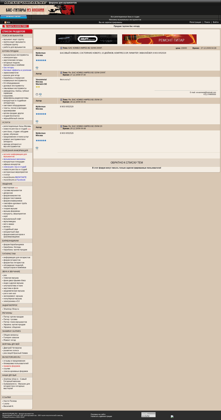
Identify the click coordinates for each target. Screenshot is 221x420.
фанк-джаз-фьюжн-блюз (15, 280)
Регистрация (195, 22)
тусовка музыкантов (13, 190)
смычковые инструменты (15, 88)
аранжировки (10, 111)
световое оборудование (15, 105)
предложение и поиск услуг (16, 137)
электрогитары (10, 57)
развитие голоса (11, 350)
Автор (39, 48)
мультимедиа (10, 221)
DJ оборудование (12, 83)
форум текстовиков (12, 198)
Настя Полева (10, 401)
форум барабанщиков (14, 244)
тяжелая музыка (11, 278)
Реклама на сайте (98, 414)
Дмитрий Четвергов (13, 348)
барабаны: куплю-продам (15, 250)
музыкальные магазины (14, 159)
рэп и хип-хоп (10, 293)
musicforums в (14, 180)
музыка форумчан (12, 211)
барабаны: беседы (12, 247)
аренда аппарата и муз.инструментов (12, 145)
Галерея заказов (11, 337)
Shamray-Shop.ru (11, 309)
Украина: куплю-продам (14, 324)
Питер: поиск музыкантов (15, 322)
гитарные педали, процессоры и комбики (14, 64)
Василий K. (9, 406)
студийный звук (11, 229)
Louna (6, 403)
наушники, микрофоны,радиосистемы (16, 97)
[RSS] (7, 23)
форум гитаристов (12, 260)
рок (5, 275)
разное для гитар (12, 75)
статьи (7, 175)
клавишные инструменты (15, 80)
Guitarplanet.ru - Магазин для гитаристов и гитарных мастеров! (17, 386)
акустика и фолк (11, 288)
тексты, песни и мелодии (15, 108)
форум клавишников (13, 201)
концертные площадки (14, 162)
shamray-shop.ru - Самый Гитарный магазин (15, 380)
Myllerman (40, 53)
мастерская (9, 188)
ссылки (7, 369)
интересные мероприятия (16, 172)
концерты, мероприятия (15, 214)
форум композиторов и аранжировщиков (14, 235)
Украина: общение (12, 327)
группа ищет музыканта (14, 42)
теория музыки (10, 208)
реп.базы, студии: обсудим (16, 131)
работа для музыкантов (14, 47)
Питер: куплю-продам (13, 317)
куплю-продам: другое (14, 113)
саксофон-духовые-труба (15, 203)
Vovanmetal (41, 79)
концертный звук (11, 232)
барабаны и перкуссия (14, 78)
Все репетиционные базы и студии (125, 17)
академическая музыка (14, 291)
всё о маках (9, 224)
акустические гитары (13, 60)
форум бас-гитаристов (14, 263)
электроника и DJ (12, 301)
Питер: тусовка (10, 319)
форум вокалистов (12, 195)
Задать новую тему (15, 26)
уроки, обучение (11, 134)
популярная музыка (13, 299)
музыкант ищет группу (14, 39)
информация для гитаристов (17, 257)
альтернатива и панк (13, 286)
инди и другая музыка (13, 283)
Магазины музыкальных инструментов (125, 20)
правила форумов (12, 366)
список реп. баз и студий (15, 167)
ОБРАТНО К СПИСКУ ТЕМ (127, 162)
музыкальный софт (12, 219)
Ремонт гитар (10, 340)
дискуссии (8, 193)
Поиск (207, 22)
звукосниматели (11, 73)
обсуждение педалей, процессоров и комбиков (15, 266)
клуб (6, 216)
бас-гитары (9, 67)
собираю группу (11, 44)
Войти (216, 22)
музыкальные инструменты (16, 55)
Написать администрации (101, 416)
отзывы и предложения (14, 361)
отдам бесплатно (12, 116)
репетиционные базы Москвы (17, 126)
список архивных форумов (16, 371)
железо (7, 227)
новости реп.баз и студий (15, 169)
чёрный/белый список (14, 118)
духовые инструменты (14, 86)
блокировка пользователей (16, 363)
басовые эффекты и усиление (17, 70)
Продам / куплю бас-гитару (127, 26)
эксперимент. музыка (13, 296)
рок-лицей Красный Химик (16, 353)
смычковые (9, 206)
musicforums (15, 177)
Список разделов (13, 31)
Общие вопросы (11, 335)
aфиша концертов (12, 164)
